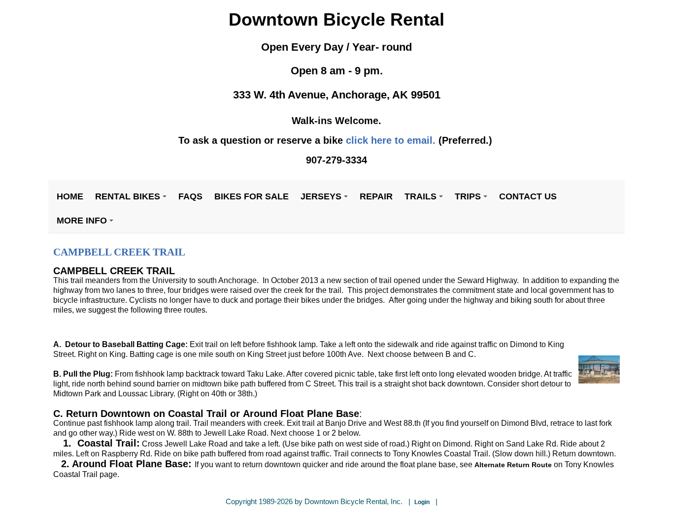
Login (422, 502)
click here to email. (391, 140)
